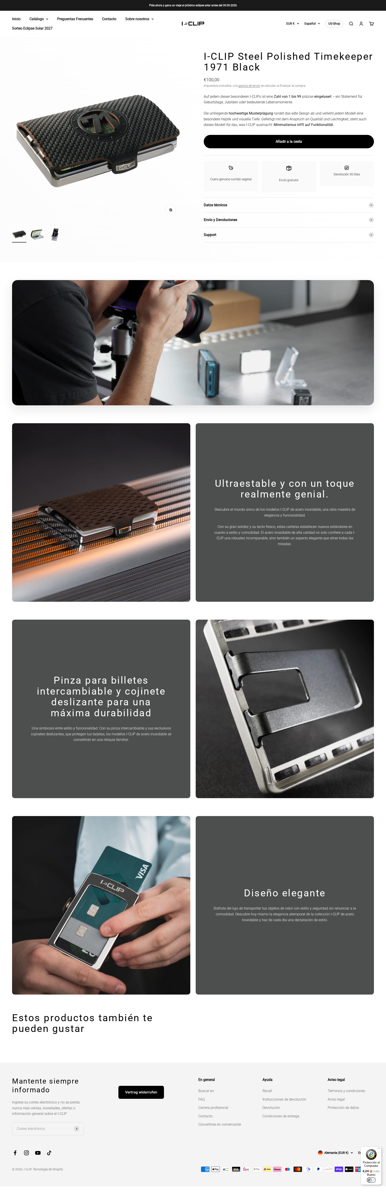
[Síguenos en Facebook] (15, 1153)
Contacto (109, 19)
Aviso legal (336, 1099)
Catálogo (36, 19)
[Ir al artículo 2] (37, 235)
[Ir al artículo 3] (55, 235)
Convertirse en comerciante (219, 1124)
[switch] (371, 1180)
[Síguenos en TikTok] (49, 1153)
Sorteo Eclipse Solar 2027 (32, 28)
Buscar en (206, 1091)
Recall (267, 1091)
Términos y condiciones (346, 1091)
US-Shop (334, 24)
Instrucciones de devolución (284, 1099)
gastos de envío (249, 85)
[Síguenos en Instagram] (26, 1153)
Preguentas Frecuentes (75, 19)
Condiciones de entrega (280, 1116)
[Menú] (379, 1149)
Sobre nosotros (137, 19)
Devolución (271, 1108)
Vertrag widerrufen (141, 1092)
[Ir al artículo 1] (19, 234)
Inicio (16, 19)
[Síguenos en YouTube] (38, 1153)
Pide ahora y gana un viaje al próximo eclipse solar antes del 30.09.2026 (193, 5)
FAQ (201, 1099)
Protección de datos (343, 1108)
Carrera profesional (213, 1108)
